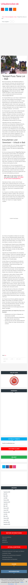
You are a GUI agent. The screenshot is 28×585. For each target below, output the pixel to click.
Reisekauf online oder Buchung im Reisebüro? (11, 555)
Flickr (14, 564)
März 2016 (6, 516)
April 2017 (6, 504)
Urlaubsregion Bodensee (7, 557)
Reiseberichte (5, 542)
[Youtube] (10, 467)
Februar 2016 (6, 518)
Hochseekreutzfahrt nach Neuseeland (9, 559)
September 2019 (7, 492)
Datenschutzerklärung (6, 537)
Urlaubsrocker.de (10, 4)
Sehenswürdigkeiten (9, 16)
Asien (15, 16)
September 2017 (7, 502)
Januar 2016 (6, 520)
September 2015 (7, 524)
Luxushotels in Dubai (6, 553)
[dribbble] (14, 467)
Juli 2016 (5, 514)
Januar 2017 (6, 510)
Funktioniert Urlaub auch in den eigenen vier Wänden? (13, 551)
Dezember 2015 (7, 522)
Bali (5, 355)
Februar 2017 (6, 508)
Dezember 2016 (7, 512)
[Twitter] (6, 9)
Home (3, 16)
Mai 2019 (5, 494)
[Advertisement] (14, 41)
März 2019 (6, 496)
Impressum (4, 538)
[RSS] (14, 9)
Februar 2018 (6, 500)
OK (16, 583)
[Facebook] (10, 9)
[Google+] (2, 9)
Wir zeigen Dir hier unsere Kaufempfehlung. (14, 177)
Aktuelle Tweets (14, 439)
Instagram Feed (14, 571)
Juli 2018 (5, 498)
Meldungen (4, 540)
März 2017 (6, 506)
